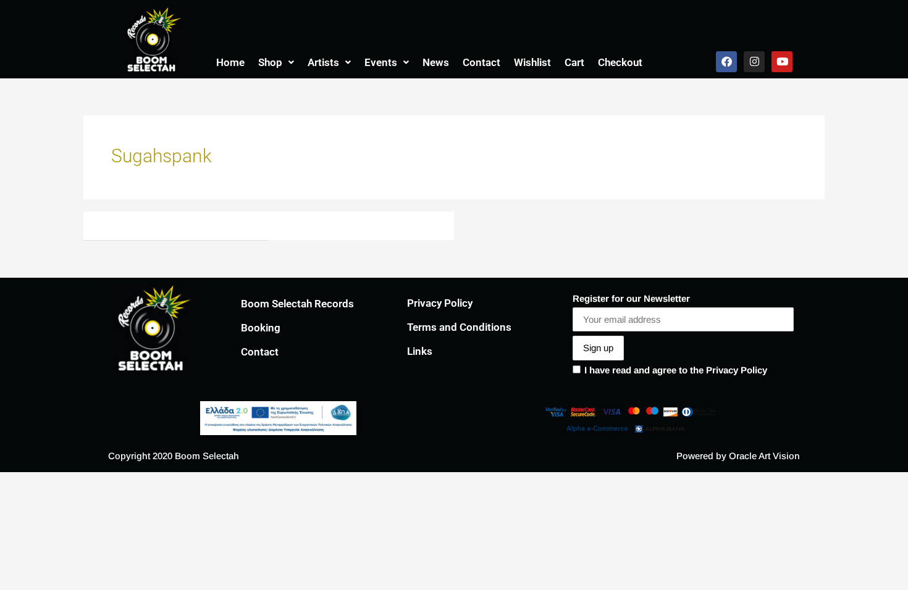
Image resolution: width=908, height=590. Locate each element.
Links (419, 351)
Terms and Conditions (459, 327)
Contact (481, 62)
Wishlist (532, 62)
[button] (276, 62)
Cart (574, 62)
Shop (270, 62)
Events (380, 62)
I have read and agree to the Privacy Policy (675, 370)
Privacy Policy (440, 303)
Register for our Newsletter (631, 298)
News (435, 62)
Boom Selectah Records (297, 303)
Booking (260, 328)
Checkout (620, 62)
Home (230, 62)
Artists (323, 62)
